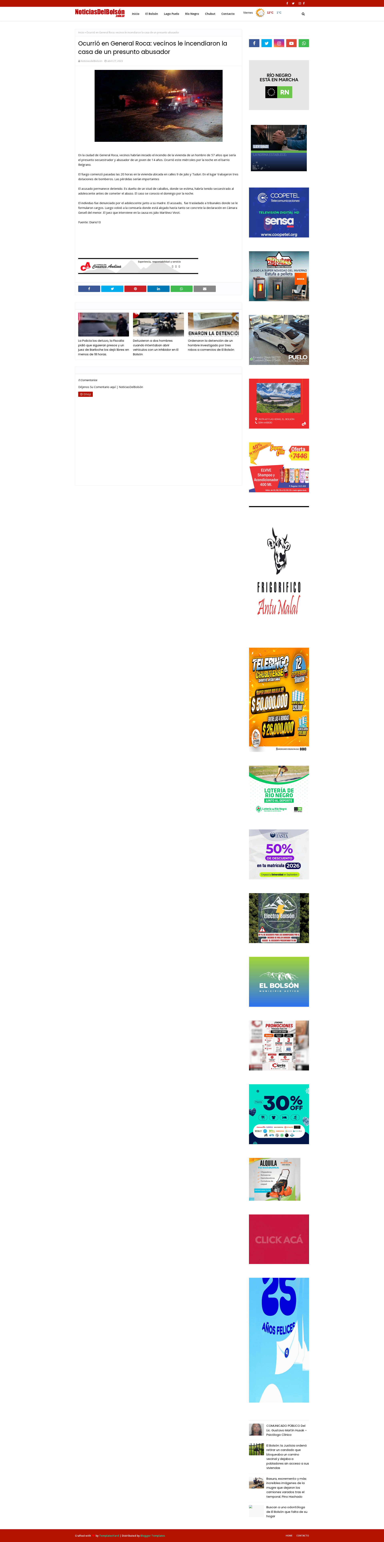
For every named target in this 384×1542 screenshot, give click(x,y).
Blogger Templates (152, 1535)
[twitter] (293, 3)
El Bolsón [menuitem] (151, 14)
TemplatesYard (109, 1535)
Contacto (302, 1535)
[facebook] (287, 3)
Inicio (81, 32)
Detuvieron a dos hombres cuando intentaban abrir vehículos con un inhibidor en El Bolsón (155, 347)
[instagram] (300, 3)
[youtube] (291, 43)
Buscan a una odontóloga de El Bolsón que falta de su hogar (286, 1511)
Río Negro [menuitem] (192, 14)
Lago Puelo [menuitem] (171, 14)
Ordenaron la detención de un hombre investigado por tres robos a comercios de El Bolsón (211, 345)
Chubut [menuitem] (210, 14)
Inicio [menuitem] (135, 14)
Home (289, 1535)
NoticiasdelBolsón (91, 61)
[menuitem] (262, 13)
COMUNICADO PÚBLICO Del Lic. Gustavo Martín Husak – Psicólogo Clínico (286, 1430)
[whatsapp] (304, 43)
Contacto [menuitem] (228, 14)
